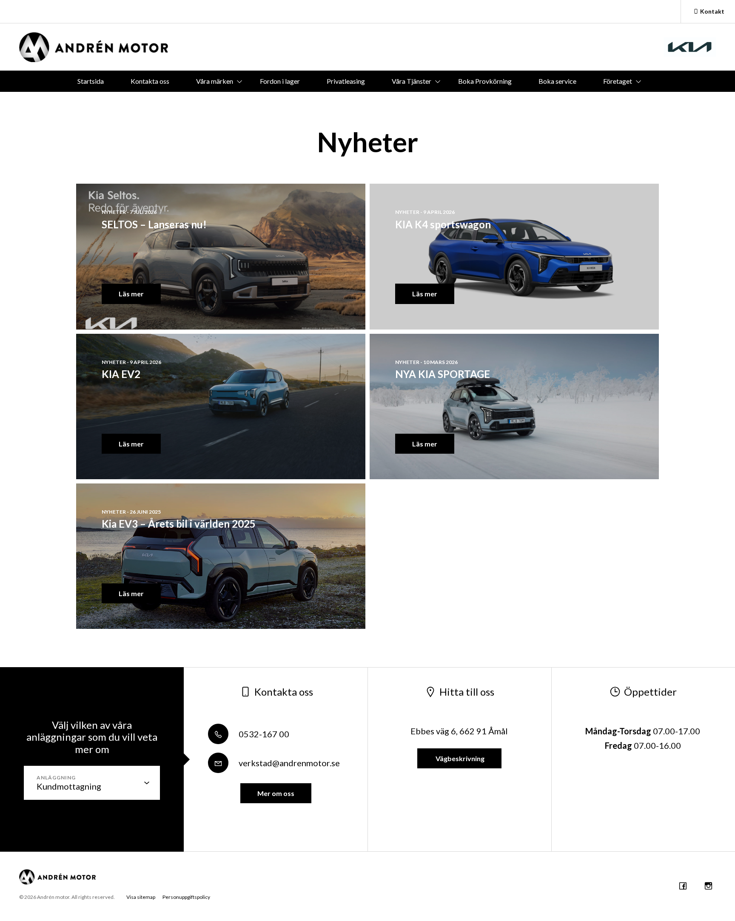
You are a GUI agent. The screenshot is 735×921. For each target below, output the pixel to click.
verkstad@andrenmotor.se (288, 763)
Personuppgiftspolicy (186, 897)
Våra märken (214, 81)
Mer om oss (275, 793)
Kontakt (712, 11)
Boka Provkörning (485, 81)
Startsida (90, 81)
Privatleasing (346, 81)
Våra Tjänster (411, 81)
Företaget (617, 81)
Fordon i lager (280, 81)
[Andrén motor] (93, 47)
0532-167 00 (263, 734)
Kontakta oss (150, 81)
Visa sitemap (140, 897)
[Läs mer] (690, 47)
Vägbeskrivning (459, 758)
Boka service (557, 81)
